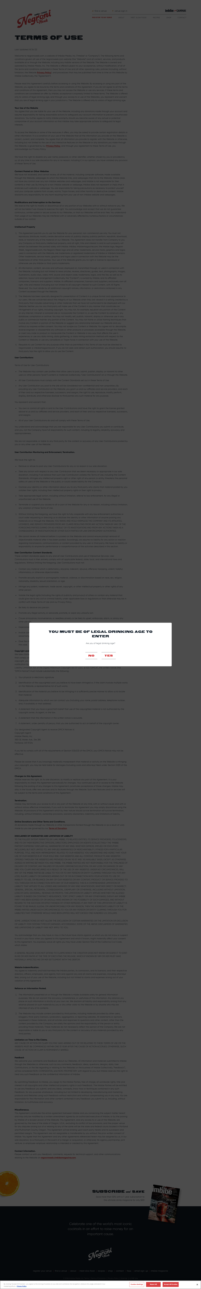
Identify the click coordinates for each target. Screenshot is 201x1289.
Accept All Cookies (170, 1284)
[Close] (197, 1284)
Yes (108, 656)
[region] (100, 1285)
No (91, 656)
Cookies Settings (137, 1284)
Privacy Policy (22, 1286)
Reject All (153, 1284)
